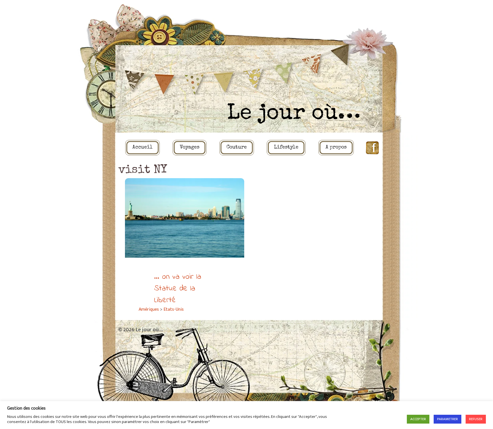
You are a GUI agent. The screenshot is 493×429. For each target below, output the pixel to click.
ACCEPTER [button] (418, 419)
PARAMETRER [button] (447, 419)
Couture (237, 147)
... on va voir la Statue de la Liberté (177, 288)
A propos (336, 147)
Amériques (149, 309)
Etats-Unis (173, 309)
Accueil (142, 147)
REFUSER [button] (475, 419)
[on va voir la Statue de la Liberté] (184, 218)
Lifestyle (286, 147)
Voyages (189, 147)
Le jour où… (294, 114)
